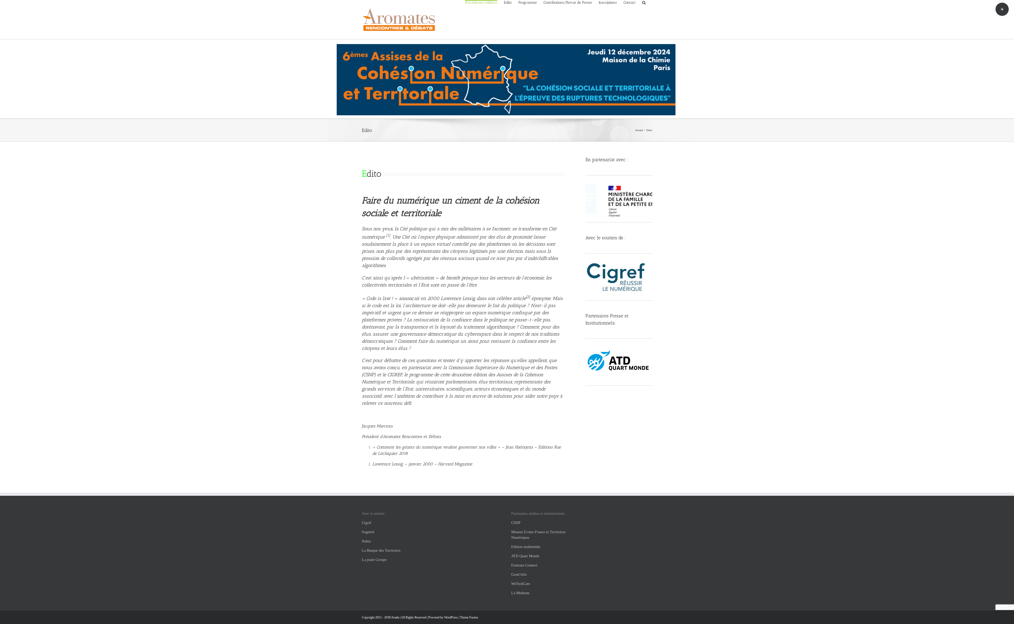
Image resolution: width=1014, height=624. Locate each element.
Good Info (519, 575)
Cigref (366, 523)
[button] (644, 2)
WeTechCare (520, 584)
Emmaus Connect (524, 565)
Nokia (366, 541)
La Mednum (520, 593)
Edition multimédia (525, 547)
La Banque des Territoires (381, 550)
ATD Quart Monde (525, 556)
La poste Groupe (374, 560)
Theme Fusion (469, 617)
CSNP (515, 523)
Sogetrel (368, 532)
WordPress (451, 617)
